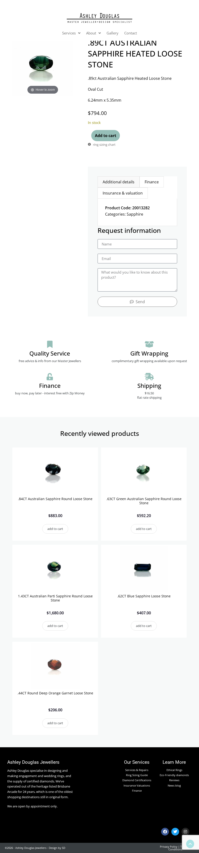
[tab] (119, 181)
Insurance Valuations (137, 785)
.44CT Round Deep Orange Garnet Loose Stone (55, 693)
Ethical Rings (174, 770)
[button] (55, 529)
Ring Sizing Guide (137, 775)
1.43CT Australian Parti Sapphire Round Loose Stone (55, 598)
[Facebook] (165, 832)
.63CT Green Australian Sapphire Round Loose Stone (144, 500)
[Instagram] (185, 832)
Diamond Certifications (136, 780)
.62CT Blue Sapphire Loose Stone (144, 596)
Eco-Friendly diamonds (174, 775)
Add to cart (105, 135)
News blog (174, 785)
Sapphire (135, 214)
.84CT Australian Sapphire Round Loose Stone (55, 498)
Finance (137, 790)
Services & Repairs (136, 770)
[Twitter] (175, 832)
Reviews (174, 780)
